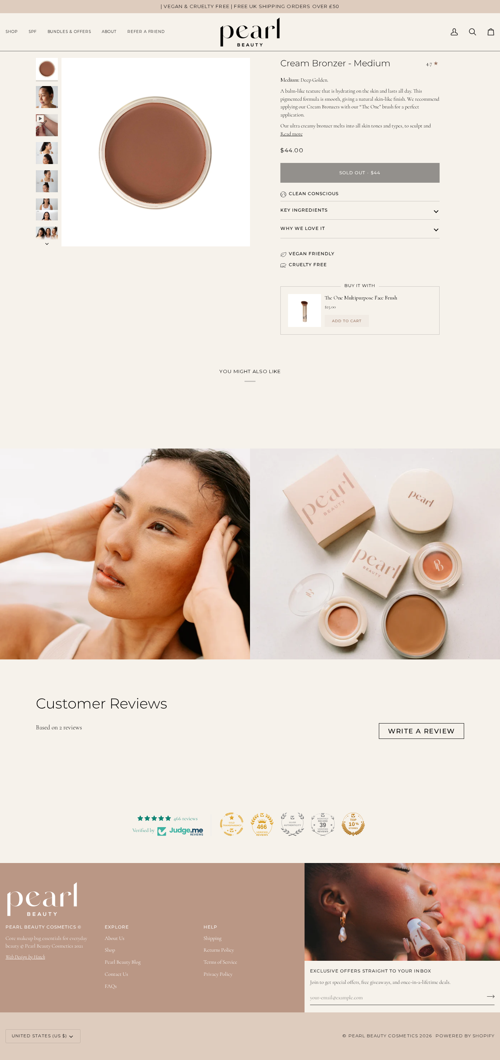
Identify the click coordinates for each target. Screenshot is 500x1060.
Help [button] (210, 927)
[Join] (488, 997)
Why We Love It (302, 228)
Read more (291, 134)
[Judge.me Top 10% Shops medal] (353, 824)
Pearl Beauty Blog (123, 962)
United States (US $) (39, 1035)
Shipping (212, 938)
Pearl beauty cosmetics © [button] (43, 927)
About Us (114, 938)
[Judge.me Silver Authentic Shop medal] (292, 824)
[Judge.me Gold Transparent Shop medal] (231, 824)
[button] (14, 32)
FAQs (111, 986)
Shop (110, 950)
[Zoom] (75, 232)
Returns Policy (219, 950)
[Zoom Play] (155, 152)
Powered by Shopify (465, 1035)
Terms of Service (220, 962)
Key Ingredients (304, 210)
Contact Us (116, 974)
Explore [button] (117, 927)
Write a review (421, 731)
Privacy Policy (218, 974)
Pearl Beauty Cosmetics (383, 1035)
